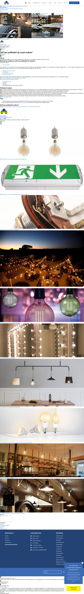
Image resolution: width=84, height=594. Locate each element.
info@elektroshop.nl (36, 545)
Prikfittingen (5, 72)
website (3, 118)
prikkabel (4, 59)
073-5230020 (35, 543)
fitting (57, 76)
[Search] (64, 572)
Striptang (5, 84)
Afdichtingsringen (7, 74)
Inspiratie (2, 524)
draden (37, 89)
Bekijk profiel (9, 117)
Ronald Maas (3, 44)
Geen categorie (3, 529)
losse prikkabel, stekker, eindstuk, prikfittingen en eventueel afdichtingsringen (22, 106)
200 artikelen (3, 117)
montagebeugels (24, 102)
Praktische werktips (4, 525)
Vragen (1, 527)
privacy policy (3, 587)
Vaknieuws (2, 526)
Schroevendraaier (7, 81)
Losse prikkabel (6, 65)
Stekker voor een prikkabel (9, 70)
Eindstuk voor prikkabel (8, 73)
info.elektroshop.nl (6, 45)
